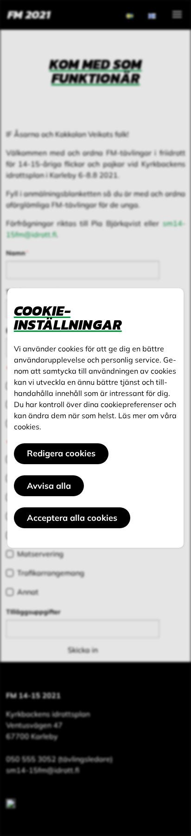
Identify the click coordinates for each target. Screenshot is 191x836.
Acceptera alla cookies (72, 517)
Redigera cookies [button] (61, 453)
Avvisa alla (49, 485)
